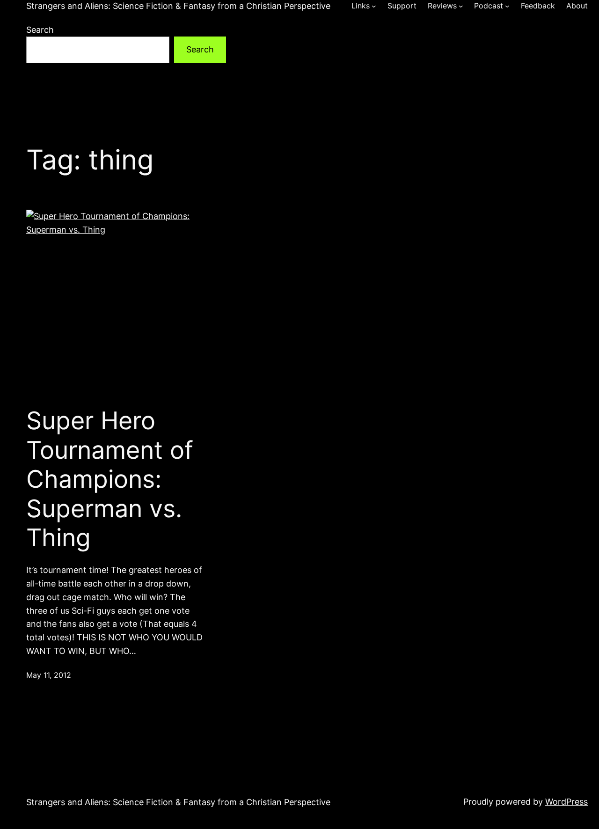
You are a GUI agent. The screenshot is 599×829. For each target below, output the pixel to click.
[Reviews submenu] (461, 6)
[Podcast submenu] (507, 6)
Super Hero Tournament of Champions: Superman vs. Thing (109, 479)
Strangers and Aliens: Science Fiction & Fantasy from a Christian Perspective (178, 6)
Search (40, 30)
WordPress (566, 802)
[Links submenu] (374, 6)
